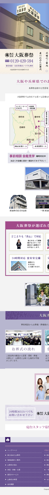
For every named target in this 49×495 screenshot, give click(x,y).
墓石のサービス (13, 474)
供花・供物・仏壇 (13, 470)
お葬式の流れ (12, 465)
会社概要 (10, 484)
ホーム (7, 439)
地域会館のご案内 (13, 460)
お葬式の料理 (12, 479)
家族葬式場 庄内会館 (18, 211)
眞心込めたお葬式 (40, 61)
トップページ (12, 450)
